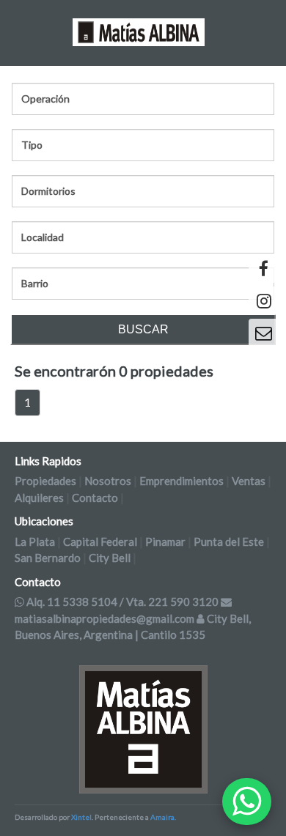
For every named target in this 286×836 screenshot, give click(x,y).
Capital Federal (100, 541)
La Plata (35, 541)
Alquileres (39, 497)
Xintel (81, 817)
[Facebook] (264, 268)
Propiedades (45, 480)
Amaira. (163, 817)
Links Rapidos (48, 460)
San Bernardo (48, 557)
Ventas (248, 480)
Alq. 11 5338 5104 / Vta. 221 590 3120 (122, 601)
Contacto (95, 497)
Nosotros (107, 480)
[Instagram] (264, 300)
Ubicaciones (44, 521)
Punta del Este (229, 541)
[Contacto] (264, 333)
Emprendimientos (181, 480)
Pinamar (165, 541)
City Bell (110, 557)
